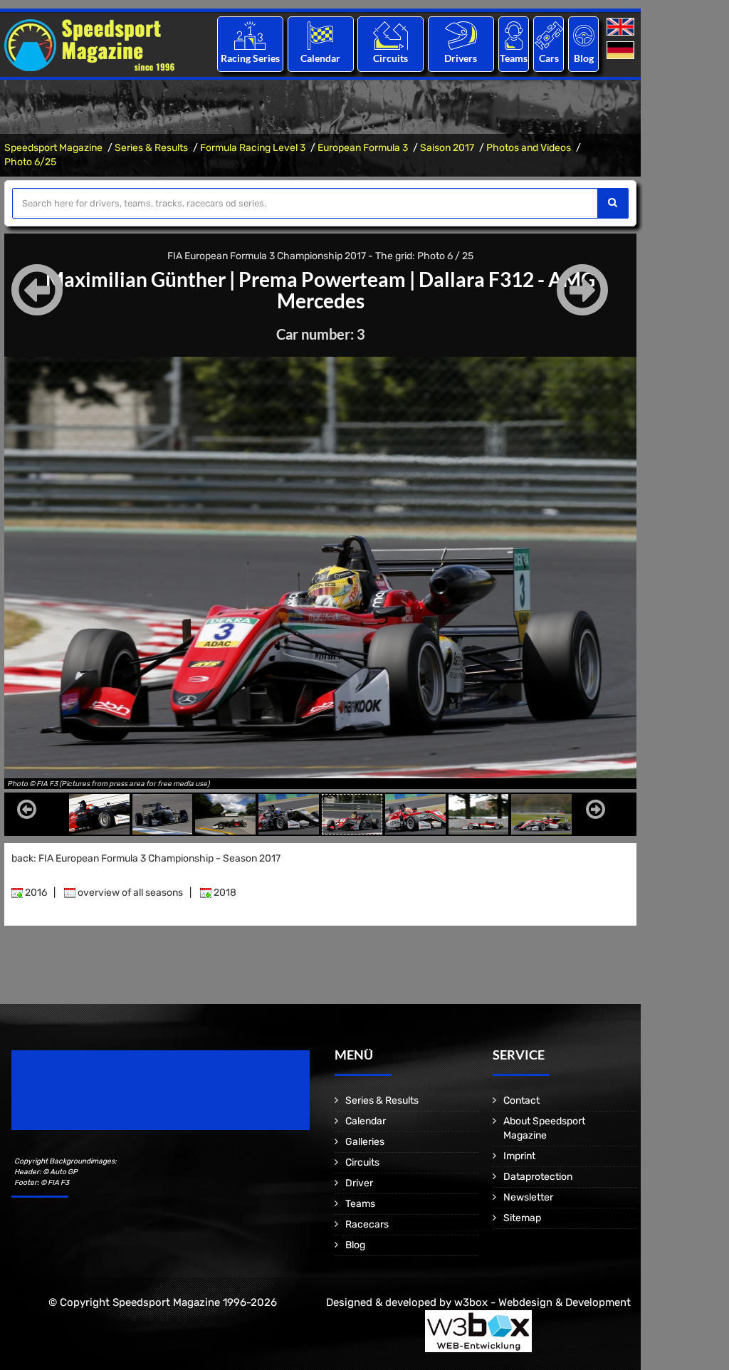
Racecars (367, 1224)
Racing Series (250, 58)
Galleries (364, 1142)
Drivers (460, 58)
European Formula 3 (363, 148)
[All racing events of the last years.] (320, 35)
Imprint (519, 1156)
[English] (622, 27)
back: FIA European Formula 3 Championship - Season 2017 (145, 858)
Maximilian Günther (136, 279)
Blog (584, 58)
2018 (223, 893)
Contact (521, 1100)
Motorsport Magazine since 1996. (93, 1100)
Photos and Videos (528, 148)
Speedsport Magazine (53, 148)
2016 (35, 893)
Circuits (390, 58)
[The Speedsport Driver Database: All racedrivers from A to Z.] (461, 35)
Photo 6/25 (30, 162)
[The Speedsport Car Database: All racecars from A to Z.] (549, 35)
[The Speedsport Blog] (583, 35)
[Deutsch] (622, 51)
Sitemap (522, 1218)
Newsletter (528, 1197)
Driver (359, 1183)
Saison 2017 (447, 148)
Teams (514, 58)
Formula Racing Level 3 (252, 148)
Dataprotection (537, 1177)
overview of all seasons (129, 893)
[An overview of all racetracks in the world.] (390, 35)
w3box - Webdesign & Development (542, 1302)
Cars (549, 58)
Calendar (320, 58)
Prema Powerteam (322, 279)
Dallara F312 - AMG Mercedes (436, 290)
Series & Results (151, 148)
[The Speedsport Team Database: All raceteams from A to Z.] (514, 35)
